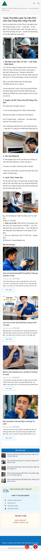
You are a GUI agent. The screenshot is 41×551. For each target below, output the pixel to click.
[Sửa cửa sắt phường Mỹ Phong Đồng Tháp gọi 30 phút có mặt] (20, 258)
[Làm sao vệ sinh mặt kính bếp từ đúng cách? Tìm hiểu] (20, 308)
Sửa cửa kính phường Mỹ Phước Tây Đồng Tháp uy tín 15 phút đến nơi (23, 474)
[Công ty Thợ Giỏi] (17, 3)
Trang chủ (4, 8)
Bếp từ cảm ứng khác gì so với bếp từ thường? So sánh (20, 373)
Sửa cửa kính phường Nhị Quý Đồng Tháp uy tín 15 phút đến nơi (23, 455)
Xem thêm (8, 290)
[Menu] (38, 3)
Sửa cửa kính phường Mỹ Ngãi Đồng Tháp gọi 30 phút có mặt (23, 480)
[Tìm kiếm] (34, 3)
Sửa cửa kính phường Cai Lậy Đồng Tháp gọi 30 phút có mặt (23, 461)
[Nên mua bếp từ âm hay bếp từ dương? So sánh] (20, 407)
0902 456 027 (20, 520)
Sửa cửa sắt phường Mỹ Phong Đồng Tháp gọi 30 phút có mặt (20, 274)
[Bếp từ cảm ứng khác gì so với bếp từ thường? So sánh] (20, 357)
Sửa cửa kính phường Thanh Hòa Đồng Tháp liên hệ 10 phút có (23, 468)
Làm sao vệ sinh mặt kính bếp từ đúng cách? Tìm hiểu (20, 324)
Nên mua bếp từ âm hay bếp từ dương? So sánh (19, 422)
